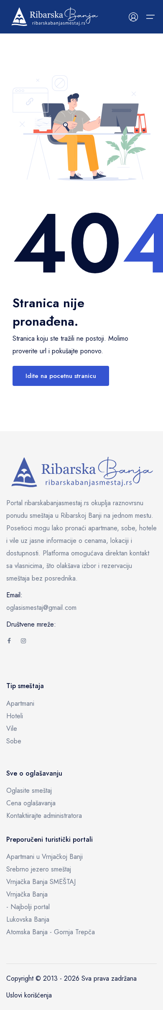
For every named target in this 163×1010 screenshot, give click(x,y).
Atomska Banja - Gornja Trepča (50, 932)
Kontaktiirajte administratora (44, 815)
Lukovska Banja (27, 919)
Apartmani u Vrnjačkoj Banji (44, 856)
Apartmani (20, 703)
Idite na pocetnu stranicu (60, 375)
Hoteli (14, 716)
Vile (11, 728)
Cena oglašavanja (31, 803)
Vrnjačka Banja (27, 894)
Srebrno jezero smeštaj (38, 869)
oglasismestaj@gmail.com (41, 607)
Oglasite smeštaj (29, 790)
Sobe (13, 741)
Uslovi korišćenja (29, 995)
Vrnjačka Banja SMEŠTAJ (41, 882)
